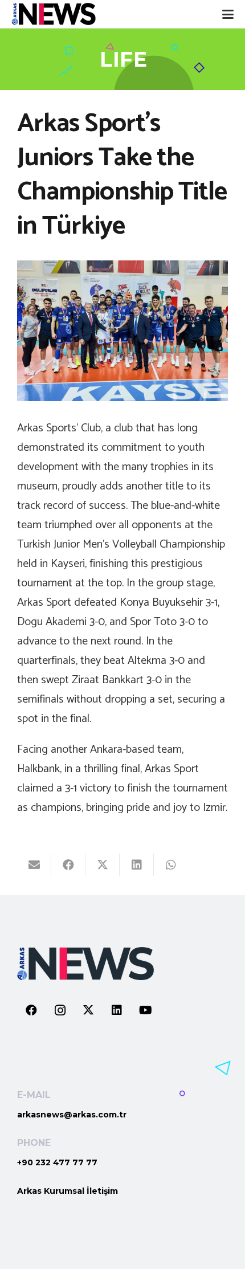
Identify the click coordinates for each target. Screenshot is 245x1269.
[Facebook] (31, 1010)
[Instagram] (60, 1010)
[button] (228, 14)
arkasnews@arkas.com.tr (71, 1114)
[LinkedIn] (117, 1010)
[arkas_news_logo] (53, 14)
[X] (88, 1010)
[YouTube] (145, 1010)
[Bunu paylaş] (68, 865)
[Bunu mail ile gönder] (34, 865)
